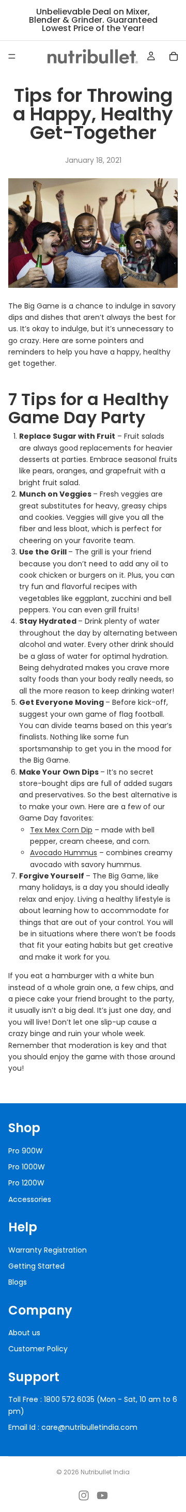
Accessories (29, 1199)
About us (24, 1333)
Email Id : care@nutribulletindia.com (72, 1427)
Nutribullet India (105, 1472)
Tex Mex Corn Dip (61, 830)
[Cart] (173, 56)
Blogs (17, 1282)
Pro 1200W (26, 1183)
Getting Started (36, 1266)
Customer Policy (38, 1349)
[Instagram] (84, 1495)
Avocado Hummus (63, 852)
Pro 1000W (26, 1167)
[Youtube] (102, 1495)
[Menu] (12, 56)
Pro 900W (25, 1150)
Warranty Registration (47, 1249)
